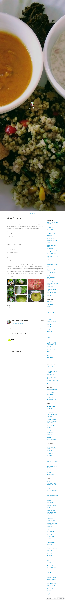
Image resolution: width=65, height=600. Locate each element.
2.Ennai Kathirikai (50, 366)
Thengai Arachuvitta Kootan (51, 534)
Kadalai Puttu (49, 572)
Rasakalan (48, 242)
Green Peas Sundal (50, 518)
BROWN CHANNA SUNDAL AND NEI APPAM (52, 422)
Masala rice (49, 328)
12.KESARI (48, 481)
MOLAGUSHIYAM (50, 229)
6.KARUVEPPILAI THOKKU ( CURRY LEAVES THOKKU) (52, 445)
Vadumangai (49, 472)
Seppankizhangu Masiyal (51, 251)
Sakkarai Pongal (49, 498)
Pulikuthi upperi (49, 280)
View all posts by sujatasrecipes (17, 323)
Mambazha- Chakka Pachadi (52, 240)
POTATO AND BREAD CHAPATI (52, 399)
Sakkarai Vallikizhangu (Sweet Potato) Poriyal (52, 524)
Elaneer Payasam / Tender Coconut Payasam (51, 513)
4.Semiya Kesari (49, 479)
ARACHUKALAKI (50, 227)
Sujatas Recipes (32, 108)
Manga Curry (49, 469)
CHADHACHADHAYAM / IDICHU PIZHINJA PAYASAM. (52, 484)
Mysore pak (49, 500)
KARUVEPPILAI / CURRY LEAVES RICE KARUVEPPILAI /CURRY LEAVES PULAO (52, 315)
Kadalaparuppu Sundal (51, 542)
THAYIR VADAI (49, 368)
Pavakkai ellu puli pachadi (51, 281)
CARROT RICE (49, 319)
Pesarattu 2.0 (49, 430)
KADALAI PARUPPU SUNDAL (52, 414)
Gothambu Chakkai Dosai (51, 292)
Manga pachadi (49, 383)
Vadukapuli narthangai (50, 474)
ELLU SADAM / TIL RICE (51, 321)
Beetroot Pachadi (50, 286)
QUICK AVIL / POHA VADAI (52, 424)
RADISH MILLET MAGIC (51, 312)
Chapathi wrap (49, 434)
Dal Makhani (9, 329)
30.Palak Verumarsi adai (51, 295)
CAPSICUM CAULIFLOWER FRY (52, 389)
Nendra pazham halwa (51, 521)
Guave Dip (49, 470)
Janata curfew (49, 437)
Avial (48, 266)
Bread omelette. (49, 435)
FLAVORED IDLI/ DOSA (51, 429)
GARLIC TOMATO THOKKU (52, 464)
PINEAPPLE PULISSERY (51, 510)
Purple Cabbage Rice (50, 331)
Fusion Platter (49, 326)
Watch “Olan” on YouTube (51, 274)
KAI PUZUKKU (49, 529)
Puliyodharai (49, 322)
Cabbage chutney (50, 459)
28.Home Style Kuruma (51, 374)
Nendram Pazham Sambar (51, 261)
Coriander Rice (49, 329)
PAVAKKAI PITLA (50, 235)
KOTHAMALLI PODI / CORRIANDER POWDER (51, 448)
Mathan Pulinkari (50, 248)
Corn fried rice (49, 337)
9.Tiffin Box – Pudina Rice (51, 359)
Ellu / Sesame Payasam (51, 515)
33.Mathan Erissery (50, 552)
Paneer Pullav (49, 324)
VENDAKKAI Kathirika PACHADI (52, 272)
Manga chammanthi (50, 531)
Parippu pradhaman (50, 558)
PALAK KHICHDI (50, 304)
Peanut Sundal (49, 544)
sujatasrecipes (10, 220)
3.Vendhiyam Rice (50, 360)
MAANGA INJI (49, 450)
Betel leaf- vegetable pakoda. (52, 439)
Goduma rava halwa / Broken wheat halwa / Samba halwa (34, 329)
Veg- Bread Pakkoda (50, 425)
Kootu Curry (49, 255)
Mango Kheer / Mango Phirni (52, 490)
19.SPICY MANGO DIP (51, 455)
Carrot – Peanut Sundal (51, 516)
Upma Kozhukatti (50, 574)
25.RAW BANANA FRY (51, 238)
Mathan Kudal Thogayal (51, 588)
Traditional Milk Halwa (51, 497)
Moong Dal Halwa (50, 502)
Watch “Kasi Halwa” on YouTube (52, 495)
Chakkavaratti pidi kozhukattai (52, 553)
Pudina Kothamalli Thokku (51, 463)
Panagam (48, 503)
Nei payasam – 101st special (52, 505)
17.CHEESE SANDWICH (51, 406)
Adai (47, 575)
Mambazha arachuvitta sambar (52, 264)
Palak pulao (49, 339)
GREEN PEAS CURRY (50, 392)
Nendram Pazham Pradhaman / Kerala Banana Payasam (52, 540)
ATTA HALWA (49, 488)
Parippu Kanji (49, 493)
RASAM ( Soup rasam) (51, 233)
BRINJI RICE (49, 317)
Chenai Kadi (49, 243)
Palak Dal (48, 396)
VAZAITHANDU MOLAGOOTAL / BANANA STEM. (52, 231)
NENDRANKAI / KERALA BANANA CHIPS (51, 412)
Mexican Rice (49, 306)
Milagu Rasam (49, 550)
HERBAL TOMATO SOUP (51, 369)
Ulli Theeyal (49, 287)
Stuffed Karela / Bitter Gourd (52, 375)
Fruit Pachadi (49, 562)
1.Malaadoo (49, 492)
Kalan (48, 259)
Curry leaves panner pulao (51, 335)
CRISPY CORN (49, 416)
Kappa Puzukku (49, 526)
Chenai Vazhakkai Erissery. (51, 253)
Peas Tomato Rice (50, 310)
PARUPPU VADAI (50, 417)
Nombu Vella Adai (50, 507)
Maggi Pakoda (49, 427)
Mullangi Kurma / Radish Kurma (52, 380)
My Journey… (32, 213)
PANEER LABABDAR (50, 397)
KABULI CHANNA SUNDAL (52, 419)
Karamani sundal (50, 533)
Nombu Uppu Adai (50, 432)
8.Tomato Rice (49, 301)
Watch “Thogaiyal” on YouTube (52, 275)
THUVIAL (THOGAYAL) (51, 237)
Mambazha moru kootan (51, 262)
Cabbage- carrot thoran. (51, 520)
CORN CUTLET (49, 408)
